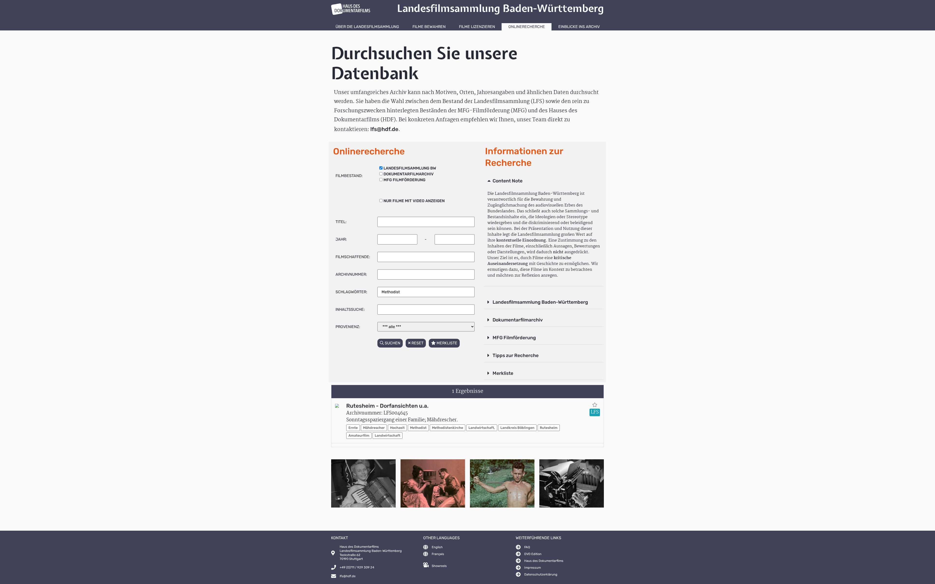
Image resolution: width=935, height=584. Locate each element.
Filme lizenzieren (477, 26)
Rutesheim (549, 428)
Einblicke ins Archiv (579, 26)
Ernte (353, 428)
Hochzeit (397, 428)
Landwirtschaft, (481, 428)
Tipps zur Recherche (516, 355)
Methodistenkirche (447, 428)
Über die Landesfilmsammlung (367, 26)
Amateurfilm (358, 435)
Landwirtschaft (387, 435)
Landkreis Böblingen (517, 428)
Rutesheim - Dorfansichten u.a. (387, 406)
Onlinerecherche (526, 26)
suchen (392, 343)
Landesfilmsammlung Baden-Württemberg (540, 302)
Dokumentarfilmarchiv (518, 320)
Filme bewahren (429, 26)
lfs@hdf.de (384, 129)
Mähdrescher (374, 428)
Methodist (418, 428)
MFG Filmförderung (514, 337)
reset (417, 343)
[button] (544, 181)
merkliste (446, 343)
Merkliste (503, 373)
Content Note (508, 181)
